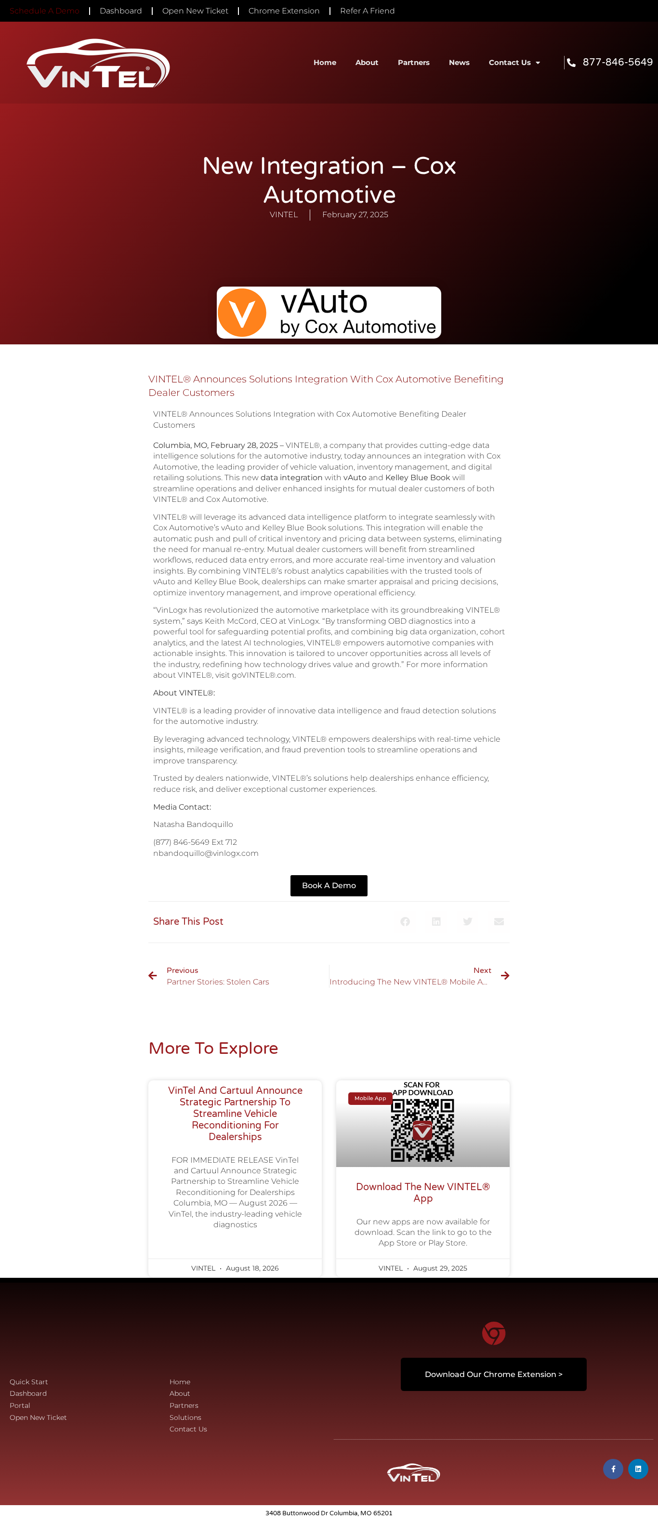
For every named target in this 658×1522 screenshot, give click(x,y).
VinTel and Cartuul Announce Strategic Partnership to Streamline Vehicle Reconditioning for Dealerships (235, 1114)
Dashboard (121, 10)
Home (325, 62)
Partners (414, 62)
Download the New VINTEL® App (423, 1193)
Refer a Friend (367, 10)
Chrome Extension (284, 10)
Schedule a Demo (44, 10)
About (367, 62)
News (459, 62)
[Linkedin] (638, 1469)
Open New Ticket (195, 10)
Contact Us (510, 62)
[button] (405, 922)
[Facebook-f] (613, 1469)
